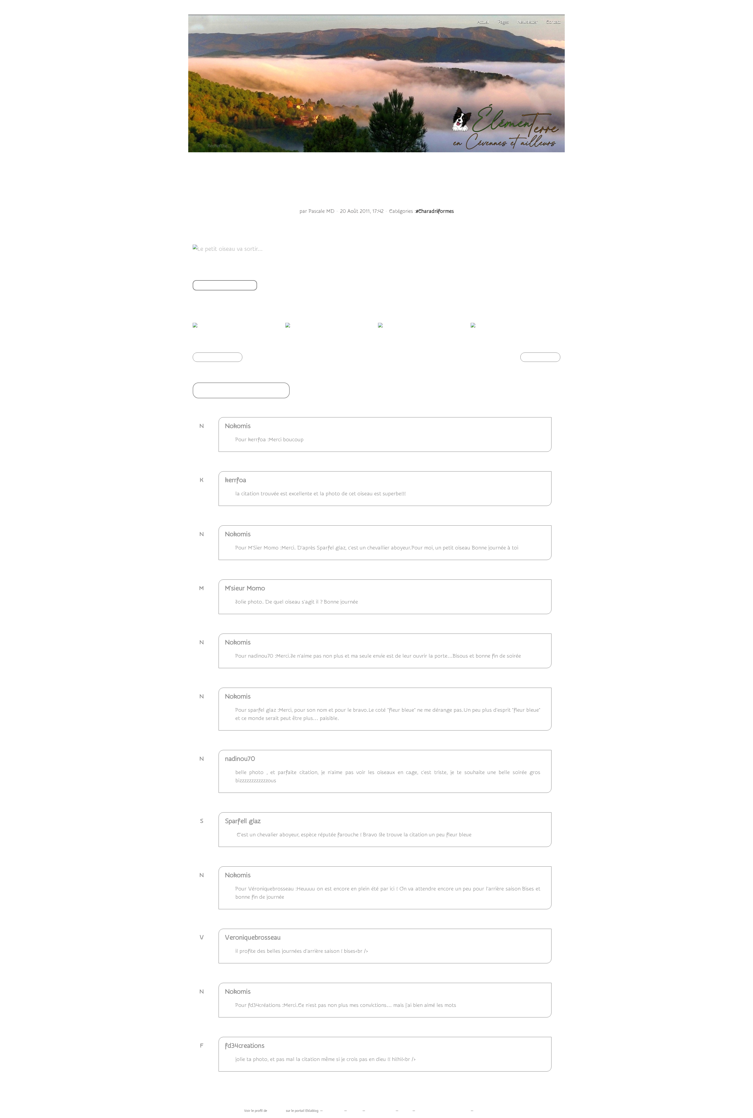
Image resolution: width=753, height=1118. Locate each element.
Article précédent (217, 357)
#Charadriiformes (435, 211)
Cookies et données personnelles (442, 1111)
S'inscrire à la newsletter (225, 285)
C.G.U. (405, 1111)
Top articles (333, 1111)
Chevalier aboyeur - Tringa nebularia (376, 176)
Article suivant (540, 357)
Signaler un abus (380, 1111)
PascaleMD (276, 1111)
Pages (503, 21)
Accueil (483, 21)
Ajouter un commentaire (241, 390)
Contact (553, 21)
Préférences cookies (490, 1111)
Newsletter (527, 21)
